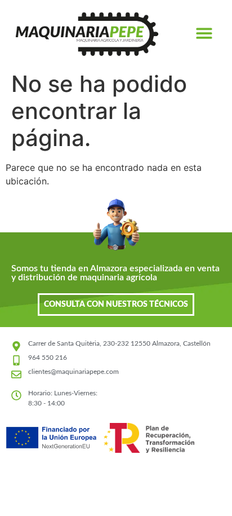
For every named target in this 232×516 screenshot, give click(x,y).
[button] (204, 33)
